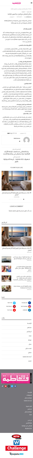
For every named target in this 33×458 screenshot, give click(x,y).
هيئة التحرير (29, 423)
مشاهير (29, 327)
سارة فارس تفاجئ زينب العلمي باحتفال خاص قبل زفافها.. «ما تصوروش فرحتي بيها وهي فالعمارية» (22, 278)
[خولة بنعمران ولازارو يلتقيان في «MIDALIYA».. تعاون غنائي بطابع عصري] (6, 269)
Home (30, 9)
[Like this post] (14, 133)
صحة (30, 335)
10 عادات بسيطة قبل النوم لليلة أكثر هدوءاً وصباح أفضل (16, 249)
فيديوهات (29, 395)
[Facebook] (15, 386)
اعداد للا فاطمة (28, 400)
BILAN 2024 (28, 428)
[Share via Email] (8, 133)
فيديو (30, 361)
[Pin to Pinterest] (9, 133)
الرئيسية (29, 323)
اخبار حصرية (29, 406)
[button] (3, 185)
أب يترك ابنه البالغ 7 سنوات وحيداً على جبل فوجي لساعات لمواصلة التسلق (22, 257)
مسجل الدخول (20, 210)
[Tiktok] (2, 386)
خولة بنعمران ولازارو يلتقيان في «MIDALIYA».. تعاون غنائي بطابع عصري (23, 268)
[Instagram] (9, 386)
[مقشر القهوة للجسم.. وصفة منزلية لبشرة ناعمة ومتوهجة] (6, 288)
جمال (30, 344)
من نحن (30, 420)
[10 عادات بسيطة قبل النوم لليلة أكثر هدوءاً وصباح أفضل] (16, 180)
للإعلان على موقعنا (27, 425)
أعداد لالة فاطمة (27, 356)
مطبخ (29, 352)
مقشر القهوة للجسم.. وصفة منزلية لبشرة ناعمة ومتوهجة (22, 286)
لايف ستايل (28, 348)
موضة (29, 340)
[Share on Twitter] (11, 133)
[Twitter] (12, 386)
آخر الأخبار (29, 331)
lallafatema (28, 16)
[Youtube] (5, 386)
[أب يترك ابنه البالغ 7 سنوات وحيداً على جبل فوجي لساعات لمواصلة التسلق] (6, 259)
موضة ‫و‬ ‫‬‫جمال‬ (28, 398)
